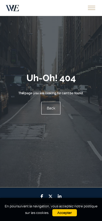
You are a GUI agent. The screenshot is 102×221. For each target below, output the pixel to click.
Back (51, 108)
